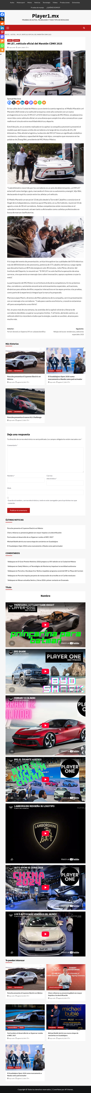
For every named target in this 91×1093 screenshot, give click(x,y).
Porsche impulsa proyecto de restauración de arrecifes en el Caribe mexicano (46, 576)
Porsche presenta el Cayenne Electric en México (24, 378)
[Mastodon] (31, 103)
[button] (8, 27)
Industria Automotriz (55, 987)
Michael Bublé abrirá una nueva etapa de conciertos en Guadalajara (32, 542)
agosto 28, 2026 (21, 382)
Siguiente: (68, 332)
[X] (14, 103)
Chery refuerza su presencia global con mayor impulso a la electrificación (34, 533)
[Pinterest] (27, 103)
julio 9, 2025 (21, 47)
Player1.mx (45, 16)
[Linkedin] (22, 103)
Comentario (12, 445)
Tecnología (46, 2)
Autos (12, 2)
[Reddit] (18, 103)
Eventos (16, 40)
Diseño (22, 1027)
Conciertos (52, 1027)
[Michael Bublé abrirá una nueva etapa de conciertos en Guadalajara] (66, 1017)
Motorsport (21, 2)
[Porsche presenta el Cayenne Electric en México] (25, 361)
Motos (29, 2)
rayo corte (12, 47)
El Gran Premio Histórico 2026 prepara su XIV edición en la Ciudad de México (47, 562)
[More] (44, 103)
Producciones (65, 2)
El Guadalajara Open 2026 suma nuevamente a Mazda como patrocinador (65, 378)
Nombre (11, 476)
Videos (55, 2)
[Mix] (35, 103)
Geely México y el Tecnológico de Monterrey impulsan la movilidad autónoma (47, 566)
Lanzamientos (18, 371)
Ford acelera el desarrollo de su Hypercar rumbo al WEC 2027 (30, 537)
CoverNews (56, 1089)
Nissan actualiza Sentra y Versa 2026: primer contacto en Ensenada (43, 580)
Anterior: (26, 330)
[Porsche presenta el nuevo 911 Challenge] (25, 401)
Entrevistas (76, 2)
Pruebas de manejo (37, 7)
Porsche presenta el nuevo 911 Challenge (24, 417)
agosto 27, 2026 (62, 382)
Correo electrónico (52, 477)
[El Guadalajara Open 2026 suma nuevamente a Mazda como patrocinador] (66, 361)
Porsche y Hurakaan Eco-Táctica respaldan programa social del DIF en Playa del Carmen (50, 571)
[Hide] (1, 54)
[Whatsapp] (40, 103)
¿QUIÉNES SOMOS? (53, 7)
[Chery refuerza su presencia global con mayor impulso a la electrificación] (66, 977)
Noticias (37, 2)
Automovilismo (12, 1027)
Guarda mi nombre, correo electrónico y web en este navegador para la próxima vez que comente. (42, 501)
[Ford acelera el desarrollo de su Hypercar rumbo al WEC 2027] (25, 1017)
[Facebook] (9, 103)
